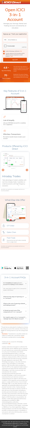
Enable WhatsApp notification (14, 51)
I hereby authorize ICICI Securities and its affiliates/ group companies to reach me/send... (15, 55)
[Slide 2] (15, 186)
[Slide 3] (18, 186)
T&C (21, 51)
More (12, 56)
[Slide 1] (12, 186)
